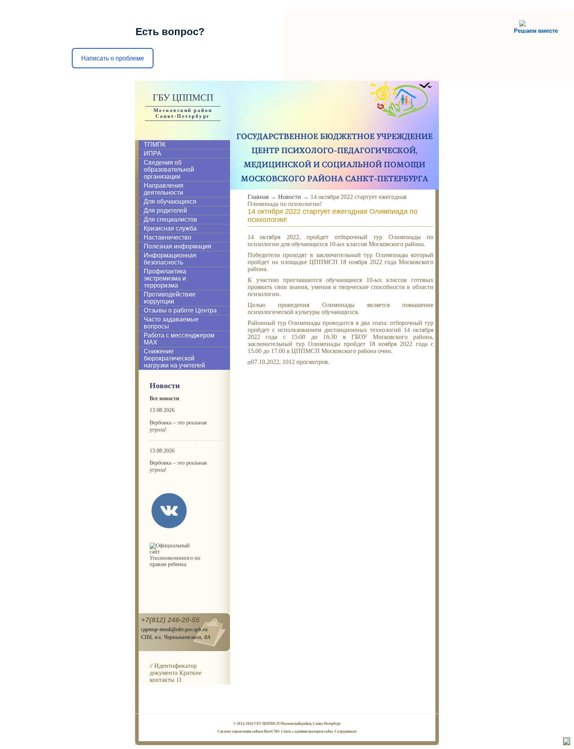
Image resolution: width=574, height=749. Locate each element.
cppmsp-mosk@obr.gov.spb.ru (174, 629)
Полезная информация (177, 246)
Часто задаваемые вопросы (171, 323)
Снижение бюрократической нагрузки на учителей (174, 358)
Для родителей (165, 210)
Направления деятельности (164, 189)
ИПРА (152, 153)
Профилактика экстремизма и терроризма (165, 278)
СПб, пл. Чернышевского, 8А (175, 637)
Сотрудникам (346, 731)
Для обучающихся (170, 201)
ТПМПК (155, 144)
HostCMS (272, 731)
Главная (258, 196)
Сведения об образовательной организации (169, 169)
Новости (289, 196)
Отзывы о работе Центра (180, 310)
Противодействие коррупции (170, 298)
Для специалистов (170, 219)
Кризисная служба (170, 228)
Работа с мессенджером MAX (179, 339)
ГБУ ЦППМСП (183, 97)
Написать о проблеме (112, 58)
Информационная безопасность (170, 259)
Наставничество (167, 237)
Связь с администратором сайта (307, 731)
